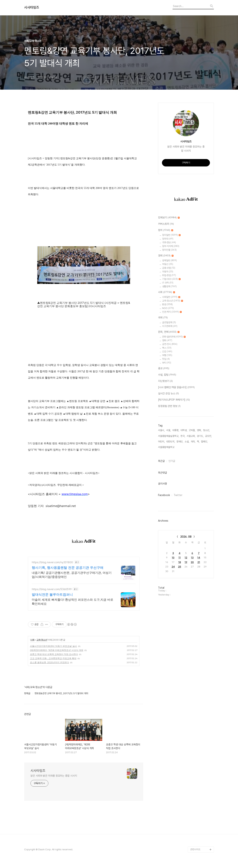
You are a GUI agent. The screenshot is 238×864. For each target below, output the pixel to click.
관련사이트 (195, 849)
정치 (164, 230)
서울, (168, 430)
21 (198, 562)
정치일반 (170, 235)
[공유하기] (42, 624)
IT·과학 (167, 282)
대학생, (184, 430)
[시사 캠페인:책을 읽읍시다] (176, 387)
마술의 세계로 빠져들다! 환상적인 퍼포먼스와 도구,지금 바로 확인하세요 (72, 602)
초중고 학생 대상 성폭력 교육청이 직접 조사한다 (54, 654)
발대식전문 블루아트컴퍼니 (52, 594)
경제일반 (169, 260)
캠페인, (204, 441)
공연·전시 (169, 344)
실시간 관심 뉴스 (168, 393)
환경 (167, 304)
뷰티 (166, 362)
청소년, (206, 430)
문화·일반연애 (172, 336)
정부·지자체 (170, 246)
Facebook (164, 495)
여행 (167, 355)
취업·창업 (169, 275)
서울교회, (191, 436)
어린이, (161, 441)
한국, (183, 436)
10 (173, 557)
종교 (163, 368)
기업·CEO (170, 279)
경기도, (200, 436)
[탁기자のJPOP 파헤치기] (174, 399)
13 (192, 557)
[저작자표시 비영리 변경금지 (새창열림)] (72, 624)
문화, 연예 (167, 331)
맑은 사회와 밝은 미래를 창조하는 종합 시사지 (53, 775)
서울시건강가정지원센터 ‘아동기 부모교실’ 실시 (53, 646)
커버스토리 (166, 223)
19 (186, 562)
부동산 (167, 264)
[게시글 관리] (46, 624)
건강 (167, 351)
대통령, (175, 430)
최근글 (161, 460)
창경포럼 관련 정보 (169, 406)
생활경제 (169, 286)
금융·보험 (168, 267)
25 (179, 566)
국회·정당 (169, 242)
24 (173, 566)
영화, (199, 430)
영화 (167, 340)
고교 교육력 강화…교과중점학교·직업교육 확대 (53, 658)
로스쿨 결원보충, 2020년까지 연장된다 (49, 662)
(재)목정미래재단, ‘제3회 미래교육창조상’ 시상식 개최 (56, 650)
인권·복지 (170, 311)
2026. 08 (186, 536)
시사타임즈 (31, 7)
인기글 (171, 460)
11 (179, 557)
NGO (168, 308)
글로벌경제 (169, 322)
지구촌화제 (169, 326)
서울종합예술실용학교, (168, 436)
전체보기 (167, 217)
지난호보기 (165, 380)
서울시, (161, 430)
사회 (32, 639)
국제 (163, 317)
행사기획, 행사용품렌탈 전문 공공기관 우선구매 (67, 568)
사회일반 (169, 297)
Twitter (178, 495)
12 (186, 557)
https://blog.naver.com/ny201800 (52, 562)
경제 (164, 255)
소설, (187, 441)
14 (198, 557)
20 (192, 562)
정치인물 (169, 249)
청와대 (167, 238)
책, (198, 441)
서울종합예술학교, (166, 447)
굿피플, (192, 430)
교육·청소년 (41, 639)
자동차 (167, 271)
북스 (166, 347)
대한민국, (170, 441)
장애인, (179, 441)
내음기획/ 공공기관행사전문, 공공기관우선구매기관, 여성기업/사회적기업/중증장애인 (72, 575)
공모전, (208, 436)
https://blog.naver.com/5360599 (52, 589)
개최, (193, 441)
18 (179, 562)
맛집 (166, 359)
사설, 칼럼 (167, 374)
